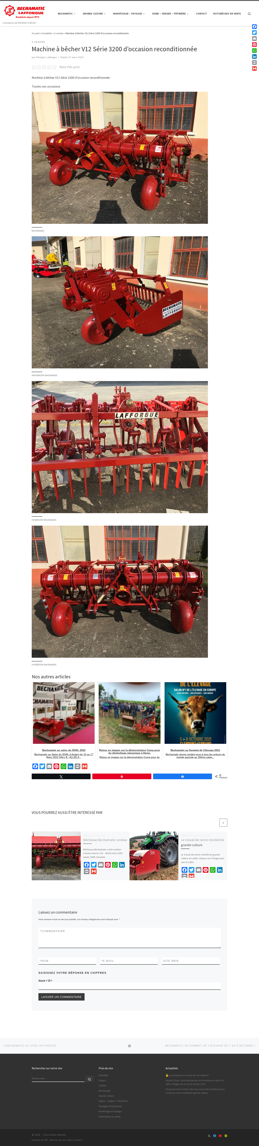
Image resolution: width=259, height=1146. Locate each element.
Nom (44, 960)
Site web (171, 960)
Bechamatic (104, 1090)
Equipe (102, 1080)
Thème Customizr (74, 1140)
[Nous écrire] (220, 1136)
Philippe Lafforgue (46, 57)
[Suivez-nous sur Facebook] (214, 1136)
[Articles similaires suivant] (223, 823)
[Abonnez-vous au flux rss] (209, 1136)
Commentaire (52, 931)
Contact (102, 1085)
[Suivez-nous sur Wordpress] (225, 1136)
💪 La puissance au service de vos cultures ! (187, 1075)
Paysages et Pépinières (110, 1106)
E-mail (107, 960)
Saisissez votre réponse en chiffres (72, 972)
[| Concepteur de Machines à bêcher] (25, 11)
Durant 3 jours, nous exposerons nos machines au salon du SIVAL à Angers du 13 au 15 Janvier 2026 (195, 1082)
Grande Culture (106, 1095)
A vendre (59, 33)
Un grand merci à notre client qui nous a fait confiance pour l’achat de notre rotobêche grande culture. (195, 1091)
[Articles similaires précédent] (215, 823)
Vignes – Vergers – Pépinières (113, 1101)
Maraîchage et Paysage (110, 1111)
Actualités (46, 33)
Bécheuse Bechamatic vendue (105, 840)
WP (46, 1140)
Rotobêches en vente (110, 1116)
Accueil (35, 33)
